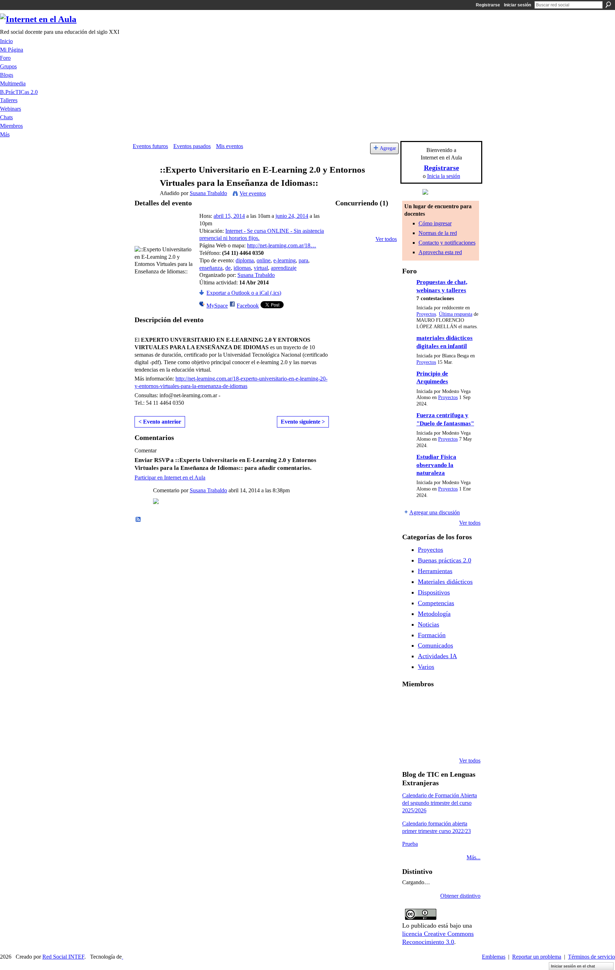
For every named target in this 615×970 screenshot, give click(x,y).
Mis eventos (229, 146)
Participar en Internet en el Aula (170, 477)
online (263, 260)
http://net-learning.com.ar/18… (281, 245)
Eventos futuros (150, 146)
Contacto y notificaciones (447, 243)
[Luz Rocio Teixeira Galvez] (410, 741)
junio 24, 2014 (291, 216)
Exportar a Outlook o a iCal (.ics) (243, 293)
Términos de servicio (591, 957)
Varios (426, 666)
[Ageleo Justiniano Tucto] (428, 703)
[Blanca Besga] (465, 722)
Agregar (388, 148)
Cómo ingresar (435, 223)
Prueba (410, 844)
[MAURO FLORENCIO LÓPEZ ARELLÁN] (410, 703)
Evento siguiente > (303, 422)
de (228, 268)
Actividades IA (437, 656)
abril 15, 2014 (229, 216)
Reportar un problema (536, 957)
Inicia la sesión (443, 176)
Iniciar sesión (517, 4)
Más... (473, 857)
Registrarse (488, 4)
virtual (261, 268)
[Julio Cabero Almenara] (447, 741)
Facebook (248, 306)
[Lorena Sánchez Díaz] (428, 722)
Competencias (436, 603)
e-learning (284, 260)
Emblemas (493, 957)
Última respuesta (455, 314)
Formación (432, 635)
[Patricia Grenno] (465, 741)
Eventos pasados (192, 146)
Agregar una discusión (434, 512)
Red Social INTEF (63, 957)
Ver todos (386, 239)
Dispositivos (434, 592)
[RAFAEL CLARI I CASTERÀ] (447, 703)
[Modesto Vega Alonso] (410, 722)
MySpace (217, 306)
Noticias (428, 624)
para (303, 260)
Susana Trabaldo (208, 193)
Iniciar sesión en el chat (573, 966)
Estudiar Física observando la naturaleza (436, 464)
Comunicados (435, 645)
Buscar (608, 4)
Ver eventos (253, 193)
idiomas (242, 268)
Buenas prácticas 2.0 (444, 560)
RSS (138, 520)
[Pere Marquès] (428, 741)
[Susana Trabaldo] (144, 183)
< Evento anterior (159, 422)
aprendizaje (283, 268)
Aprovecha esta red (440, 252)
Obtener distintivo (460, 896)
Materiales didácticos (445, 581)
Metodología (434, 613)
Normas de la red (438, 233)
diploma (245, 260)
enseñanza (210, 268)
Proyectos (426, 314)
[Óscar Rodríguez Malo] (465, 703)
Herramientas (435, 571)
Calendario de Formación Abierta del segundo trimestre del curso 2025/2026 (439, 802)
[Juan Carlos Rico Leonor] (447, 722)
